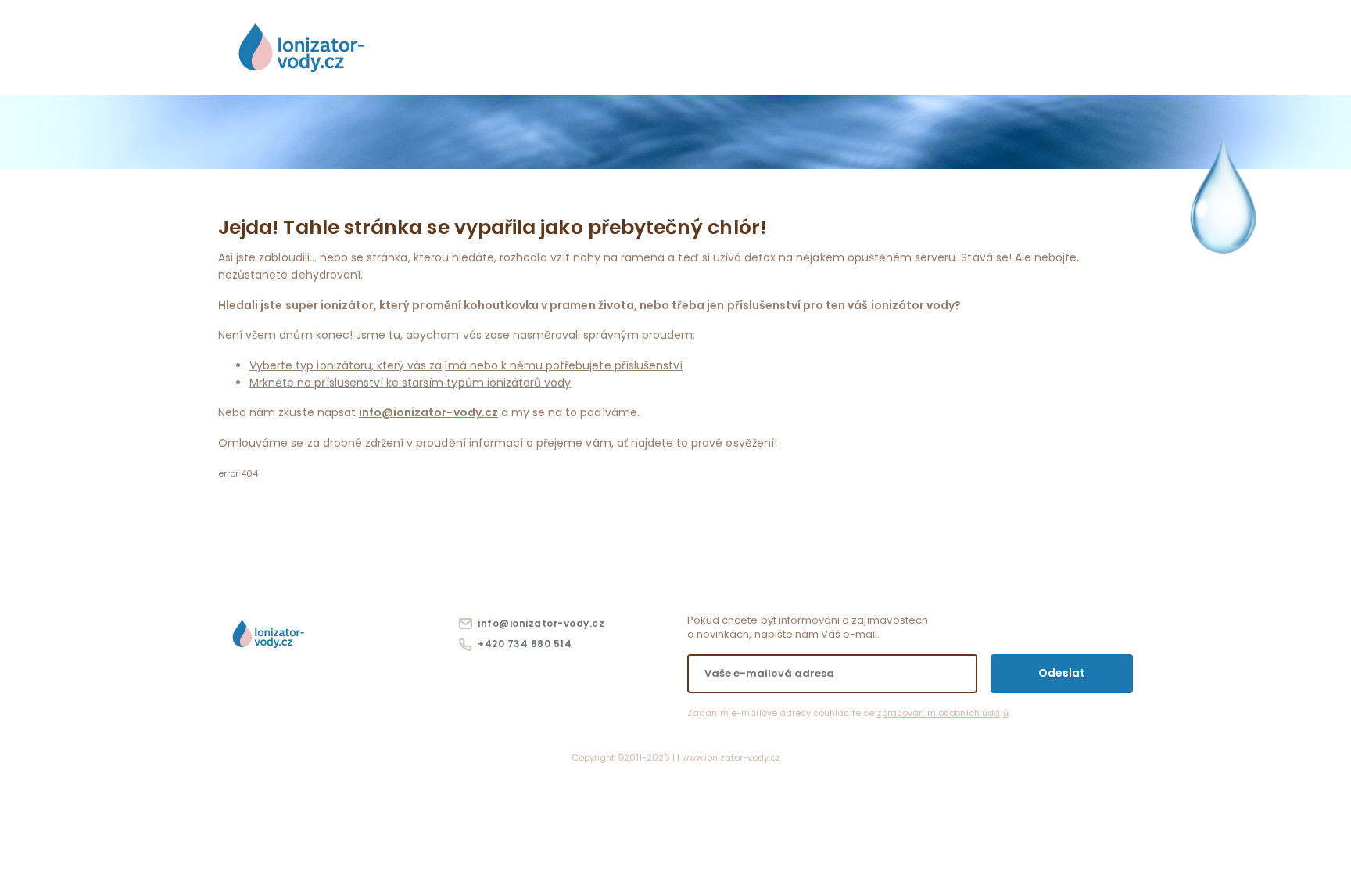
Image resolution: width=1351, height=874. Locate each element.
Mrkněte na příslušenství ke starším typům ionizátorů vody (410, 382)
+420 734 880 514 (522, 643)
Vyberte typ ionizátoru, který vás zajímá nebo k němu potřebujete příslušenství (466, 365)
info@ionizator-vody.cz (428, 412)
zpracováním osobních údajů (943, 713)
